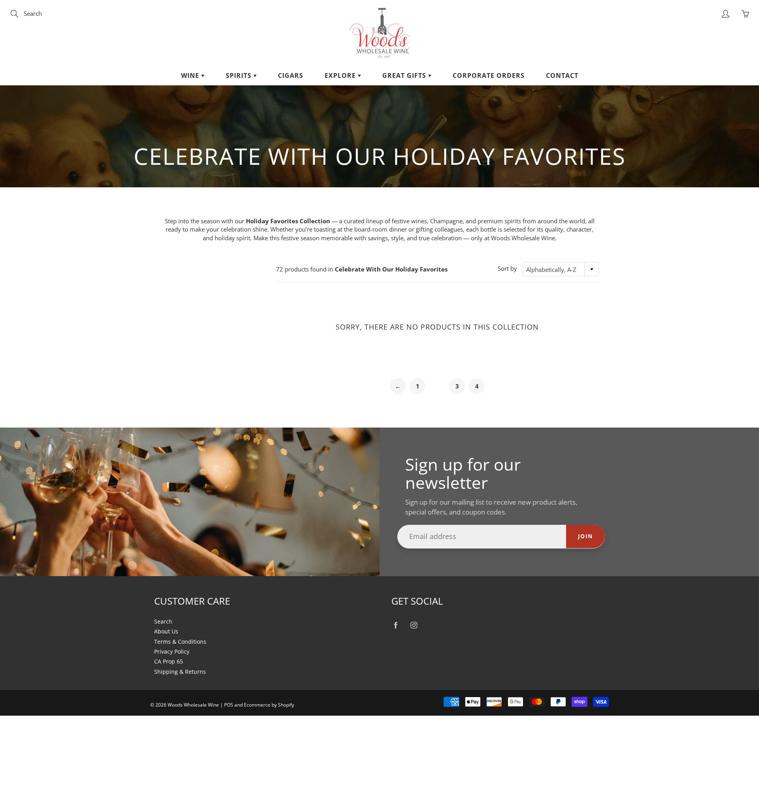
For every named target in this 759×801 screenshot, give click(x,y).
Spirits (239, 75)
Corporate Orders (489, 75)
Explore (341, 75)
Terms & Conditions (180, 641)
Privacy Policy (171, 651)
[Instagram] (414, 625)
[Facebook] (395, 625)
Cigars (290, 75)
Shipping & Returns (180, 671)
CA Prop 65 (168, 661)
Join (585, 536)
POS (228, 704)
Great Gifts (405, 75)
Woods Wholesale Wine (193, 704)
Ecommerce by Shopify (269, 704)
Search (163, 621)
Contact (562, 75)
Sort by (507, 268)
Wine (191, 75)
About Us (166, 631)
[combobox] (561, 269)
